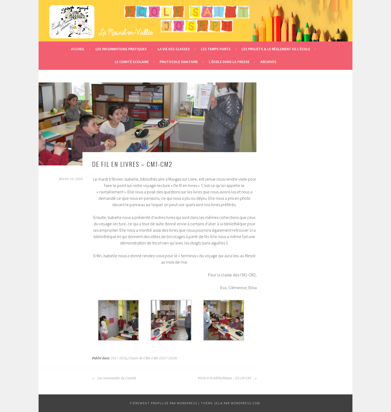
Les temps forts (216, 49)
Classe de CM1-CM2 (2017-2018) (152, 358)
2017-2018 (119, 358)
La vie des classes (174, 49)
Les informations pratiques (121, 49)
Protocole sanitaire (179, 61)
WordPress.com (245, 403)
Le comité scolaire (132, 61)
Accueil (78, 49)
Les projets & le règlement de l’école (276, 49)
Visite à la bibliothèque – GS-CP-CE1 (225, 378)
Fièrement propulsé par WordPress (163, 403)
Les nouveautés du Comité (116, 378)
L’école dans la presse (229, 61)
